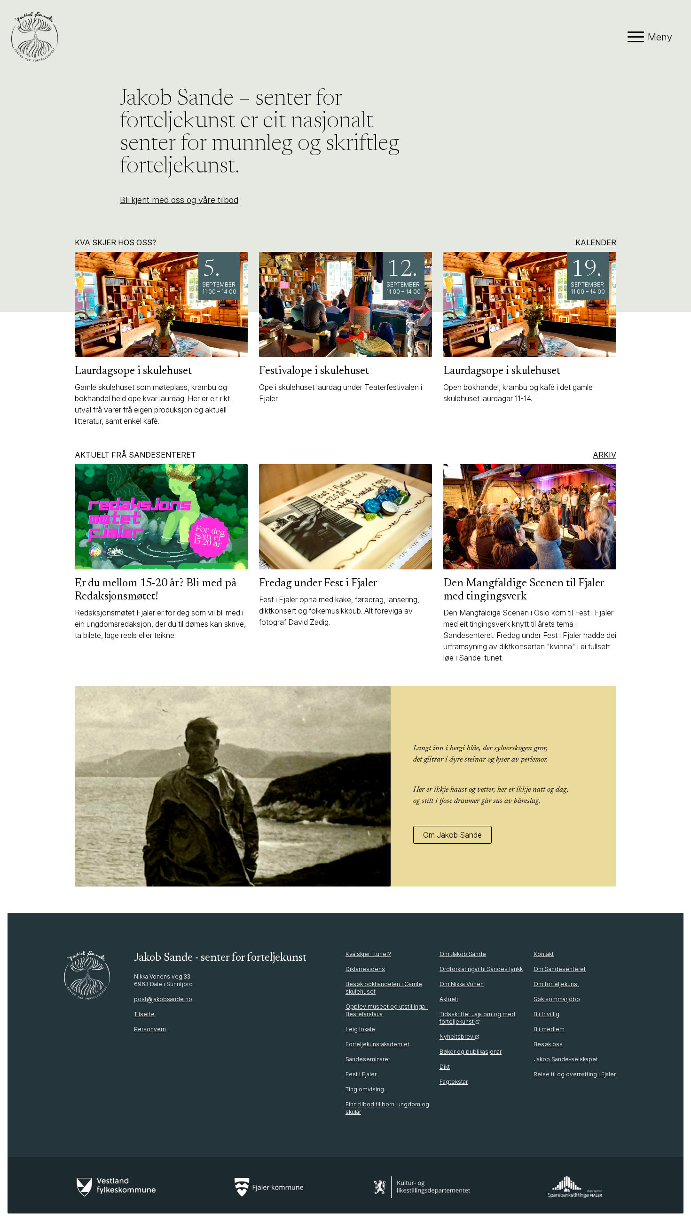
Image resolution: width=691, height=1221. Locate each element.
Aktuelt (449, 999)
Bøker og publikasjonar (471, 1051)
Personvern (150, 1029)
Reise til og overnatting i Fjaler (575, 1074)
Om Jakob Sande (452, 835)
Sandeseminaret (368, 1059)
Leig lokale (360, 1029)
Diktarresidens (365, 968)
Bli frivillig (546, 1014)
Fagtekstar (454, 1081)
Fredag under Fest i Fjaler (318, 583)
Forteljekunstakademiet (377, 1044)
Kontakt (544, 953)
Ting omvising (365, 1089)
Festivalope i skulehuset (314, 371)
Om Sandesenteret (560, 968)
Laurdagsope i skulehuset (133, 371)
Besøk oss (548, 1044)
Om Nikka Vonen (462, 984)
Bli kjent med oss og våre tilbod (179, 200)
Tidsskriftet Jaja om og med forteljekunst (477, 1018)
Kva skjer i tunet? (368, 953)
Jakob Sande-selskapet (566, 1059)
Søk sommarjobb (557, 999)
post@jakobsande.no (163, 999)
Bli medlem (549, 1029)
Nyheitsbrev (457, 1036)
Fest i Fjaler (361, 1074)
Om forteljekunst (556, 984)
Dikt (445, 1066)
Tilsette (144, 1014)
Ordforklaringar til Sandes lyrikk (481, 968)
